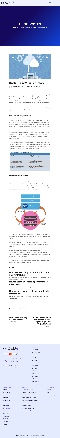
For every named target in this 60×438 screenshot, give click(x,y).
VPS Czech (35, 376)
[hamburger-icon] (50, 3)
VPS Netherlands (36, 363)
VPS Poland (35, 355)
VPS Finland (35, 360)
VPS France (35, 350)
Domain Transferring (28, 408)
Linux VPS (5, 413)
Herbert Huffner (16, 86)
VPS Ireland (35, 379)
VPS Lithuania (35, 381)
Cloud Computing (28, 86)
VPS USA (5, 390)
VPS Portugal (35, 371)
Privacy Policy (51, 395)
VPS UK (34, 358)
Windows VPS (6, 416)
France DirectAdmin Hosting (30, 395)
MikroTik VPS (6, 411)
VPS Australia (6, 400)
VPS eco (5, 424)
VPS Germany (36, 352)
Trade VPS (6, 419)
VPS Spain (35, 365)
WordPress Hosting (27, 390)
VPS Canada (6, 392)
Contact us (50, 390)
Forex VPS (5, 421)
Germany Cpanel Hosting (29, 392)
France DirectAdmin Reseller (30, 400)
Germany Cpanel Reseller (29, 398)
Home (14, 27)
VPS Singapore (7, 403)
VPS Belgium (35, 373)
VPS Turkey (6, 405)
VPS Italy (34, 368)
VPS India (5, 398)
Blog (48, 392)
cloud (15, 308)
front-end (36, 180)
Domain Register (26, 405)
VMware (23, 148)
